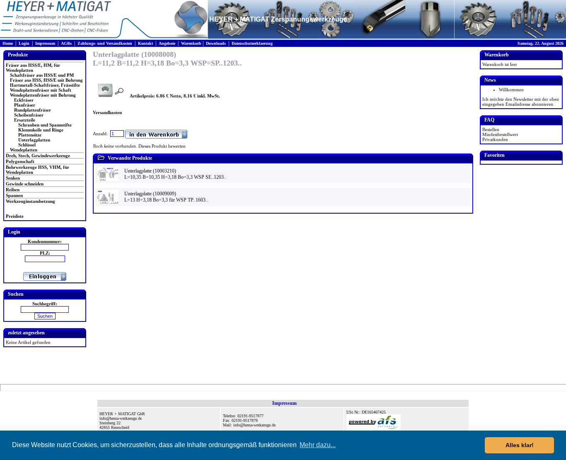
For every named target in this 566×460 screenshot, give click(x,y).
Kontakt (145, 43)
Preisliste (15, 216)
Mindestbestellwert (500, 134)
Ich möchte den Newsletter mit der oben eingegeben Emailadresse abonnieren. (520, 102)
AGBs (66, 43)
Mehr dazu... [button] (318, 444)
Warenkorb (191, 43)
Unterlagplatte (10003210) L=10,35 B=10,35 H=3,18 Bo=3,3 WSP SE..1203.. (175, 174)
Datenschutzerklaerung (252, 43)
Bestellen (490, 129)
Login (24, 43)
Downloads (216, 43)
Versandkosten (107, 112)
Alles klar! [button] (520, 445)
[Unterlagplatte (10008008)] (105, 95)
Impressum (45, 43)
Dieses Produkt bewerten (162, 146)
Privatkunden (495, 139)
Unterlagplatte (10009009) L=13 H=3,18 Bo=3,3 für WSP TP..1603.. (166, 197)
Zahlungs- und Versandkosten (104, 43)
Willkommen (511, 89)
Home (7, 43)
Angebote (167, 43)
